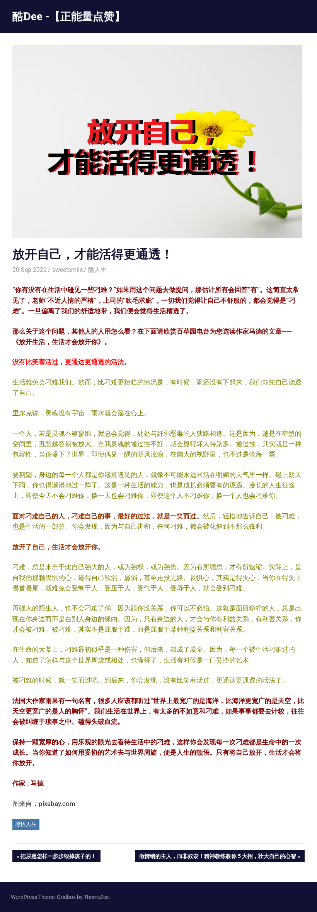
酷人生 (97, 269)
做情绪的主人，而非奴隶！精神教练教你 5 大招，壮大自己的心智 (217, 857)
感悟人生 (26, 824)
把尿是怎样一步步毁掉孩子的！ (58, 857)
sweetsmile (67, 269)
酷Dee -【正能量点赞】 (68, 16)
